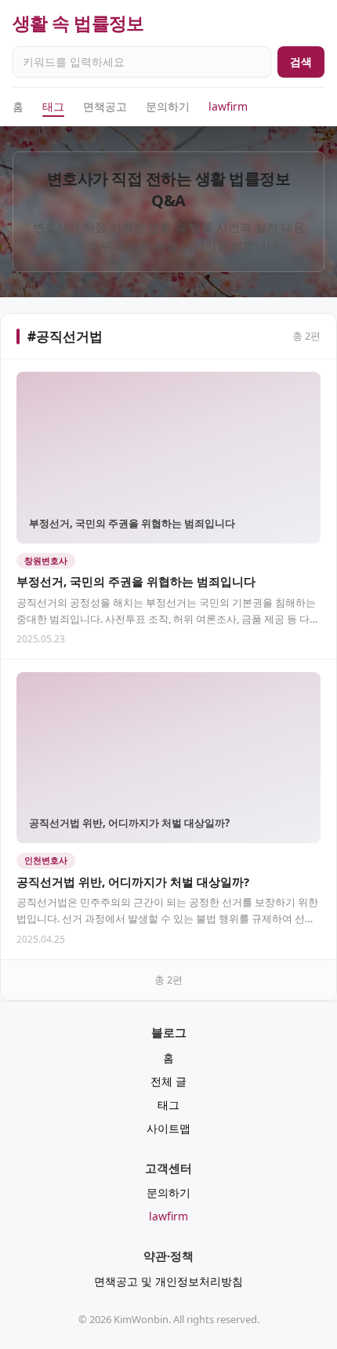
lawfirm (228, 106)
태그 (53, 106)
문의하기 (168, 106)
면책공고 (105, 106)
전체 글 (168, 1081)
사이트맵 (168, 1128)
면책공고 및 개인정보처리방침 (168, 1281)
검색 (301, 61)
